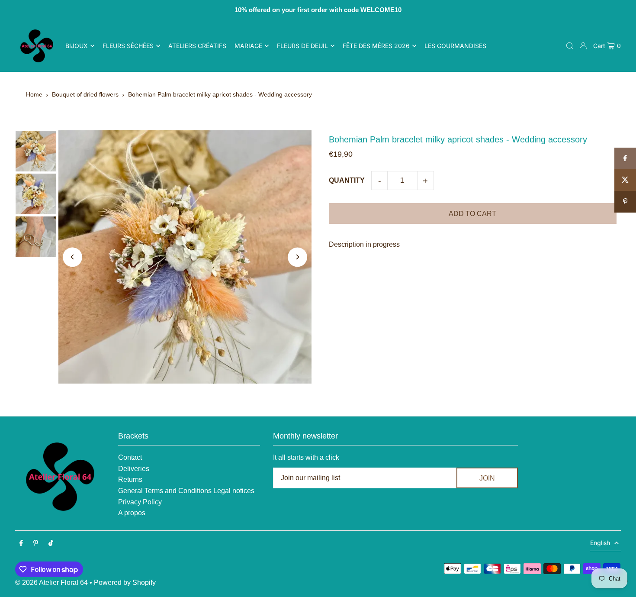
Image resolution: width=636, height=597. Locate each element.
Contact (130, 457)
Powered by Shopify (125, 582)
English (600, 542)
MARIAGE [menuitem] (248, 45)
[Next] (297, 257)
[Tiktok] (50, 543)
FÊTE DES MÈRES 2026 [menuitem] (376, 45)
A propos (131, 512)
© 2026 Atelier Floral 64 (51, 582)
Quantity (347, 180)
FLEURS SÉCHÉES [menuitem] (128, 45)
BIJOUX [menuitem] (76, 45)
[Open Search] (569, 45)
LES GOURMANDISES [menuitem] (455, 45)
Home (34, 94)
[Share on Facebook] (625, 158)
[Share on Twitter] (625, 180)
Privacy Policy (140, 502)
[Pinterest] (35, 543)
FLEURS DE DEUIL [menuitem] (302, 45)
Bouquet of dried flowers (85, 94)
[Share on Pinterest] (625, 202)
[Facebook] (21, 543)
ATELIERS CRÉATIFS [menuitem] (197, 45)
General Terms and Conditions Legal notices (186, 490)
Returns (130, 479)
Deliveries (133, 468)
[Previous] (72, 257)
